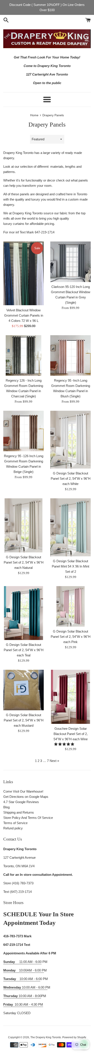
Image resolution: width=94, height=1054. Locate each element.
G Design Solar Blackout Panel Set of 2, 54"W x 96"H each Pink (71, 636)
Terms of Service (15, 823)
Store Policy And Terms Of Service (28, 818)
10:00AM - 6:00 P (23, 970)
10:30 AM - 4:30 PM (29, 1004)
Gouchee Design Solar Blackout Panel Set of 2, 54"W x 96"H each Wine (71, 734)
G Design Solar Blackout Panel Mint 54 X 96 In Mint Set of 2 (70, 566)
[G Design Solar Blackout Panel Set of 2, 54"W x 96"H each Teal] (23, 613)
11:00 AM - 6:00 (22, 962)
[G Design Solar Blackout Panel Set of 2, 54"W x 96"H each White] (70, 440)
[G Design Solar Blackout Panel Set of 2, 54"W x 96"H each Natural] (23, 525)
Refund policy (13, 828)
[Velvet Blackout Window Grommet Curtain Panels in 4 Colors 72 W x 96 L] (23, 273)
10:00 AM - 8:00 (22, 996)
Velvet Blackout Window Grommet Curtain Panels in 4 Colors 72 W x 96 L (23, 315)
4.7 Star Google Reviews (21, 802)
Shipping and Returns (18, 812)
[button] (64, 744)
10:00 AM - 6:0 (21, 979)
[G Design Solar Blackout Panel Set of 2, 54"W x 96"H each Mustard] (23, 690)
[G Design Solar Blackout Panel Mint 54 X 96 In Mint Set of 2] (70, 527)
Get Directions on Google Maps (25, 796)
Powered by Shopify (74, 1037)
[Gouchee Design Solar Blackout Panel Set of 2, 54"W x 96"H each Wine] (70, 697)
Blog (6, 807)
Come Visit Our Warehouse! (23, 791)
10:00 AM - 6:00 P (25, 987)
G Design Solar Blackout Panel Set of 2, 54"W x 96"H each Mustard (24, 720)
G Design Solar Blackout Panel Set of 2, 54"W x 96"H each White (71, 478)
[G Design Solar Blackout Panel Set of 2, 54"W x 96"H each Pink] (70, 606)
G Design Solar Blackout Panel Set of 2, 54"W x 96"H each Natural (24, 562)
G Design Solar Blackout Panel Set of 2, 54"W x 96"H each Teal (24, 650)
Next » (54, 761)
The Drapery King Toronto (45, 1037)
